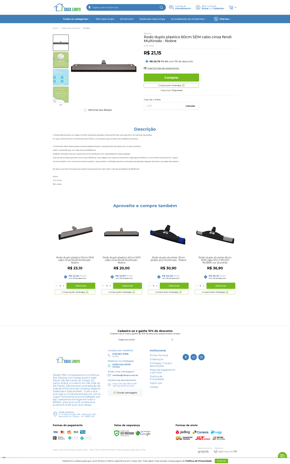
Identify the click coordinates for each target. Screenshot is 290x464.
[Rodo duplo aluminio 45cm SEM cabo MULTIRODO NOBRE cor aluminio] (215, 253)
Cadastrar (218, 8)
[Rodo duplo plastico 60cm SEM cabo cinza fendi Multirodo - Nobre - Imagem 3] (61, 77)
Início (55, 28)
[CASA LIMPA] (68, 7)
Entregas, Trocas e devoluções (161, 364)
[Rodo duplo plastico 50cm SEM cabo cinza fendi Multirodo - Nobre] (75, 253)
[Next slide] (61, 104)
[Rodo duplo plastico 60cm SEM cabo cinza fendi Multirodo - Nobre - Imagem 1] (60, 43)
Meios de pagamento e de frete (162, 371)
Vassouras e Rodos (71, 28)
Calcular (190, 105)
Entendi (221, 461)
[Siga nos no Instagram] (201, 357)
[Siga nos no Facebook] (186, 357)
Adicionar (80, 285)
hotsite (154, 387)
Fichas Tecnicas (159, 355)
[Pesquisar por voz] (89, 7)
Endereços (156, 359)
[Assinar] (172, 340)
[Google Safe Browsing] (143, 433)
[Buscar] (161, 7)
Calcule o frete (152, 99)
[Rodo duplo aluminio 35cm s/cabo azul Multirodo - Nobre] (168, 253)
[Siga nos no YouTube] (193, 357)
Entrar (205, 8)
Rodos (86, 28)
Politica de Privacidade (157, 378)
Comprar (171, 77)
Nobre (147, 33)
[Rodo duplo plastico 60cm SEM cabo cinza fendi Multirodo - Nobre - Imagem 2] (61, 60)
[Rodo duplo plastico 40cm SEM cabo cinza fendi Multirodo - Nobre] (122, 253)
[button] (61, 43)
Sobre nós (156, 383)
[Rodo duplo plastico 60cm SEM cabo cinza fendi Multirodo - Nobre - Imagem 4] (61, 95)
